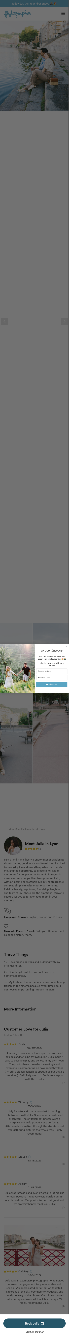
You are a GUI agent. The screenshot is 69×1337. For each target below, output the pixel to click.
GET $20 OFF (51, 684)
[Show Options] (65, 671)
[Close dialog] (66, 646)
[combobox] (51, 671)
